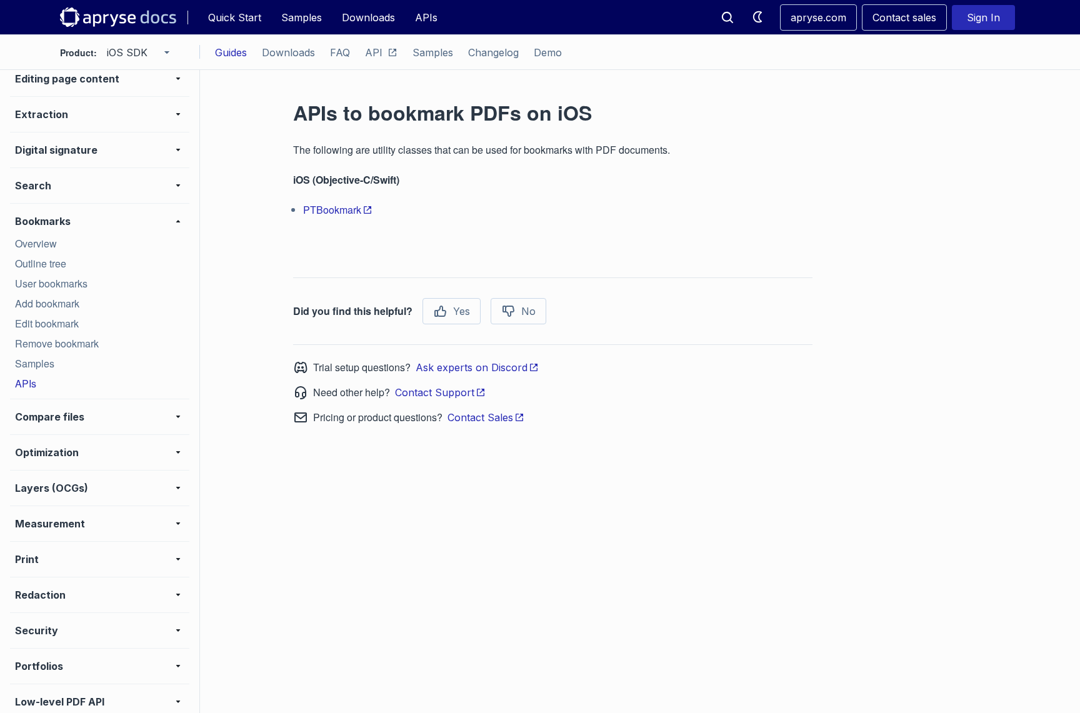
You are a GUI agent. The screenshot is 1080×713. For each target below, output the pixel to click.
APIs (426, 17)
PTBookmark (332, 209)
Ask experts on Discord (472, 367)
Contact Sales (480, 417)
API (373, 52)
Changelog (493, 52)
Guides (231, 52)
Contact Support (434, 392)
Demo (548, 52)
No (528, 311)
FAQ (340, 52)
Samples (301, 17)
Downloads (368, 17)
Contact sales (904, 17)
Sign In (983, 17)
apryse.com (818, 17)
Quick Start (234, 17)
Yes (461, 311)
